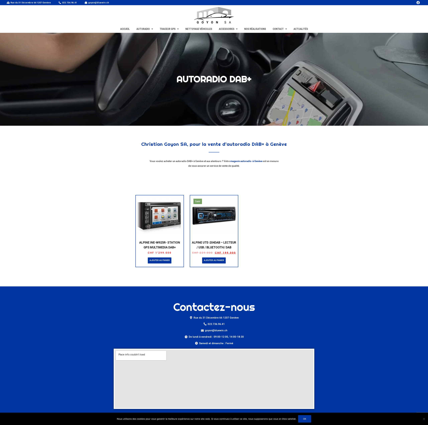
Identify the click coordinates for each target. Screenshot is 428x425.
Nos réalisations (255, 29)
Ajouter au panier (159, 260)
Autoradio (143, 29)
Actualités (301, 29)
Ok (304, 418)
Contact (278, 29)
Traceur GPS (168, 29)
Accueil (125, 29)
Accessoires (226, 29)
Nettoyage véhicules (198, 29)
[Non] (423, 418)
